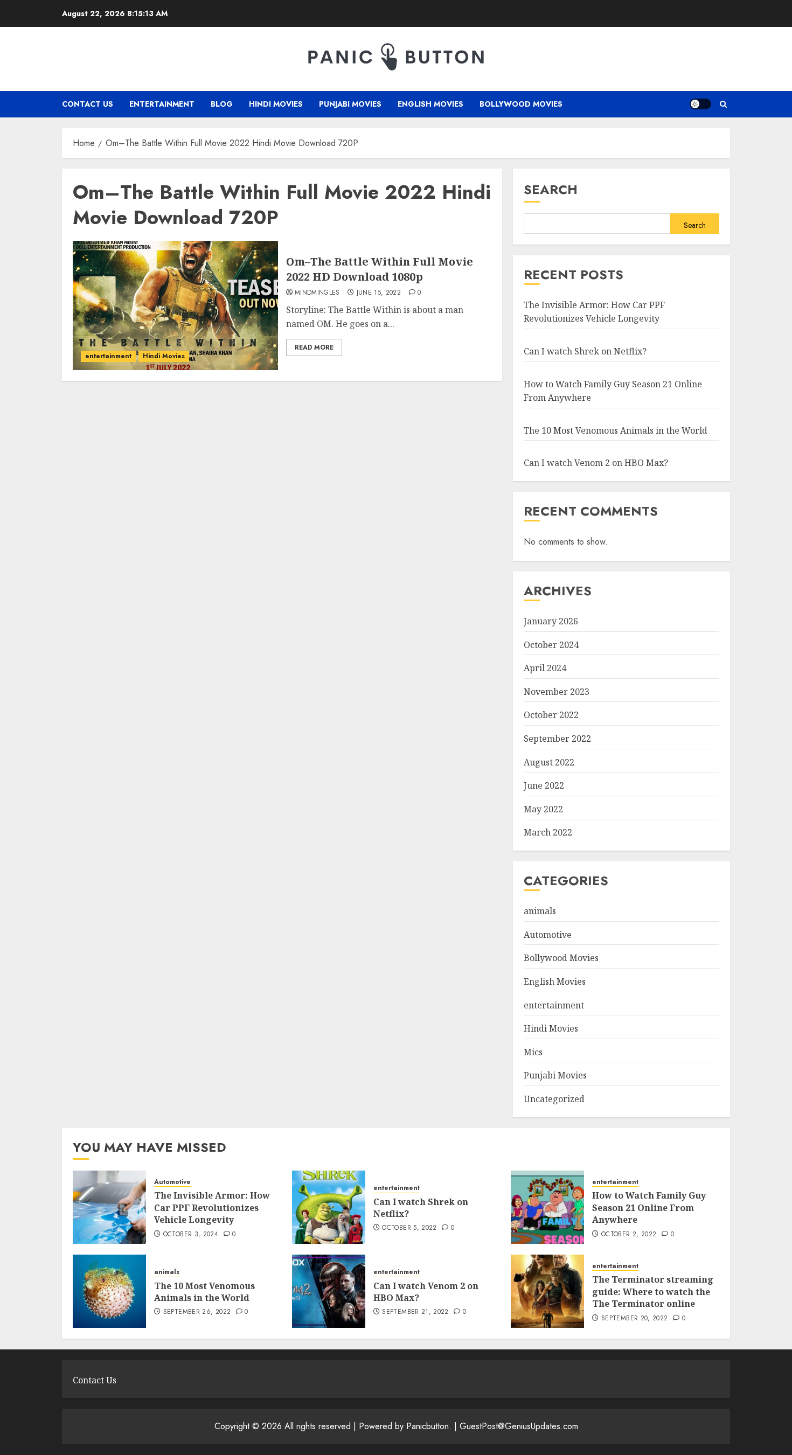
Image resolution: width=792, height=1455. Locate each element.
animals (540, 911)
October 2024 (551, 645)
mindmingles (317, 293)
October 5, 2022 (409, 1228)
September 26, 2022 (197, 1312)
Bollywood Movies (521, 104)
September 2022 (557, 738)
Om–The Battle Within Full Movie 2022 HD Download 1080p (379, 269)
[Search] (723, 104)
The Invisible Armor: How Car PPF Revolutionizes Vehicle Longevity (594, 312)
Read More (314, 347)
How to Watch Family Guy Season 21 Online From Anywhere (649, 1207)
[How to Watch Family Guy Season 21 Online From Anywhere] (547, 1207)
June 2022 (544, 785)
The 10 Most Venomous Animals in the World (615, 430)
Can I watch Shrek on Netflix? (585, 351)
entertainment (161, 104)
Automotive (548, 935)
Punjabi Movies (350, 104)
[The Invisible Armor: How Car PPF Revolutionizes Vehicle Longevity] (109, 1207)
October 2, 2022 (628, 1234)
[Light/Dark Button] (700, 104)
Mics (533, 1052)
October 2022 (551, 715)
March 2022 (548, 832)
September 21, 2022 (415, 1312)
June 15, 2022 (379, 293)
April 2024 (545, 668)
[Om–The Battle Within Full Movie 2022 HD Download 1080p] (175, 305)
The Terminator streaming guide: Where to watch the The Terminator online (652, 1291)
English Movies (430, 104)
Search (551, 189)
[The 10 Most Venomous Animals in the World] (109, 1291)
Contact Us (87, 104)
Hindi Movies (276, 104)
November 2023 (556, 692)
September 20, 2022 (634, 1318)
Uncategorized (554, 1099)
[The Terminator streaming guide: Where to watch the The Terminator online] (547, 1291)
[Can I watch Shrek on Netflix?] (328, 1207)
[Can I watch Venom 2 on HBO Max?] (328, 1291)
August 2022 (549, 762)
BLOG (222, 104)
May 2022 (543, 809)
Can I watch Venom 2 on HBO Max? (596, 463)
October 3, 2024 (190, 1234)
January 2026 (551, 621)
